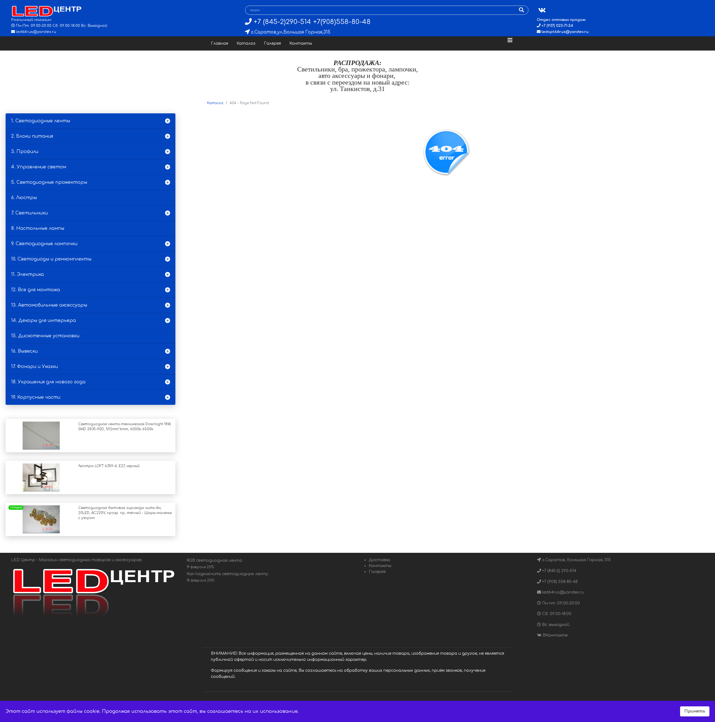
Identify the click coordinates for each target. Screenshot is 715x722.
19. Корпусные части (35, 397)
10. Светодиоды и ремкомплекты (51, 259)
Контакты (300, 43)
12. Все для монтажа (35, 289)
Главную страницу (462, 219)
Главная (219, 43)
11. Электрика (27, 274)
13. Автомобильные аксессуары (49, 305)
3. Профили (24, 151)
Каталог (246, 43)
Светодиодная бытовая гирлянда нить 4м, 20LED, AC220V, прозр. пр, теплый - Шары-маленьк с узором (125, 513)
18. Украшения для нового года (48, 381)
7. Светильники (29, 213)
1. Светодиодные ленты (40, 120)
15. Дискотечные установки (45, 335)
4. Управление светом (38, 166)
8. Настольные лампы (37, 228)
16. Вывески (24, 351)
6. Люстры (24, 197)
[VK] (542, 10)
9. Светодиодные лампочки (44, 243)
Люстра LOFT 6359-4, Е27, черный (109, 466)
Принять (694, 711)
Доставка (379, 560)
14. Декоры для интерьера (43, 320)
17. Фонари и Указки (34, 366)
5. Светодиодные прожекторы (49, 182)
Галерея (272, 43)
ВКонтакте (555, 635)
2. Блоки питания (32, 136)
